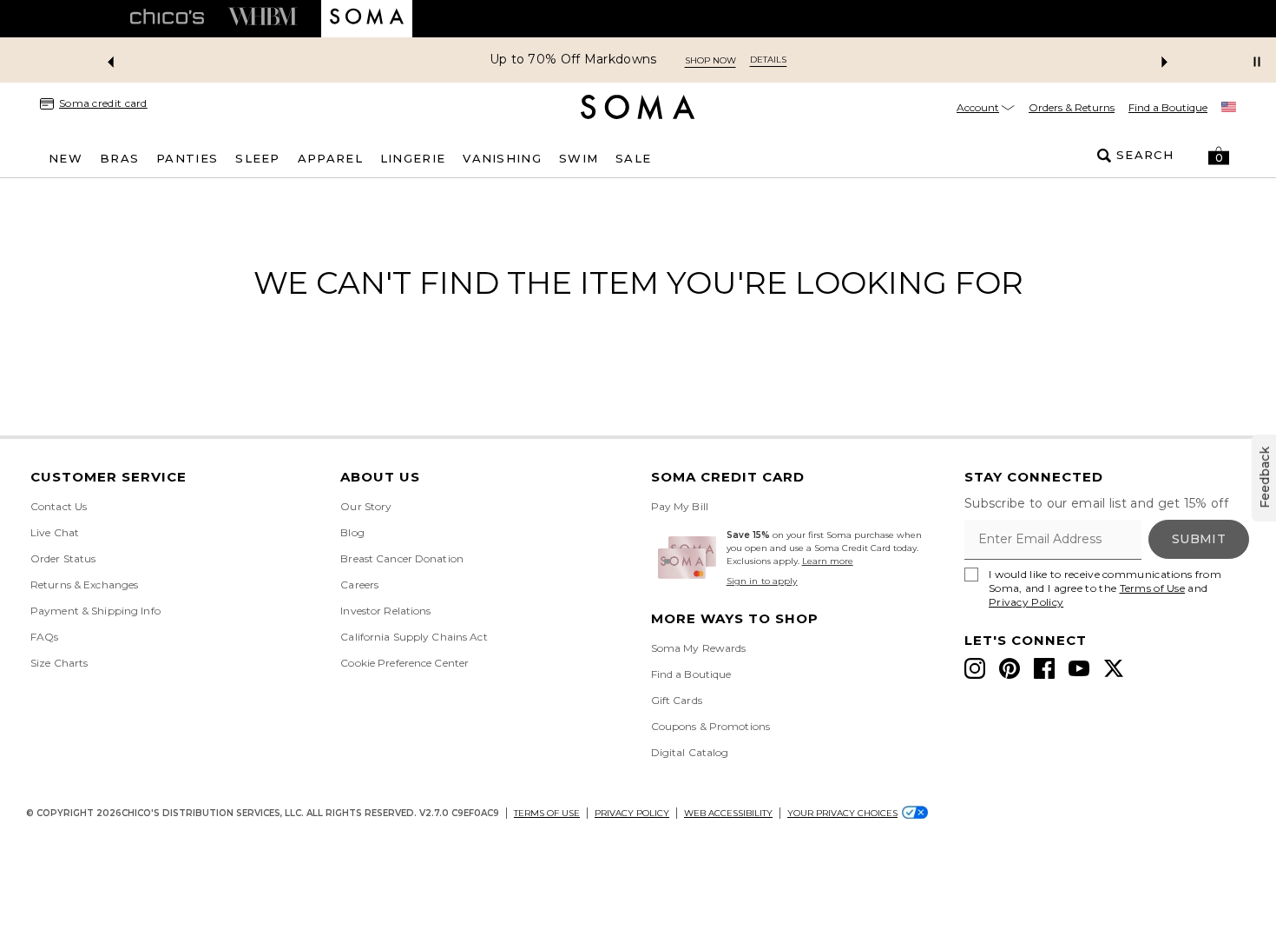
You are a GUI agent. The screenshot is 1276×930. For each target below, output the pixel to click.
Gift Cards (676, 700)
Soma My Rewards (699, 647)
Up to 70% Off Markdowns (573, 59)
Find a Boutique (1167, 107)
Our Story (365, 506)
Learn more (827, 561)
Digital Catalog (690, 752)
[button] (1218, 155)
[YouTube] (1079, 668)
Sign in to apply (762, 581)
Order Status (62, 558)
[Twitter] (1113, 668)
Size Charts (59, 662)
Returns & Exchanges (84, 584)
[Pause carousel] (1256, 61)
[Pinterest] (1009, 668)
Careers (359, 584)
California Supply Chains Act (413, 636)
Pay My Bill (679, 506)
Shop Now (710, 60)
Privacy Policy (1026, 601)
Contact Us (58, 506)
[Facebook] (1044, 668)
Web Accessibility (728, 813)
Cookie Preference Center (404, 662)
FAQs (44, 636)
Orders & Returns (1072, 107)
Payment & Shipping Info (95, 610)
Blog (352, 532)
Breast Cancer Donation (402, 558)
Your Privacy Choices (842, 813)
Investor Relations (385, 610)
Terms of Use (1153, 588)
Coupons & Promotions (710, 726)
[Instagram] (974, 668)
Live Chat (54, 532)
